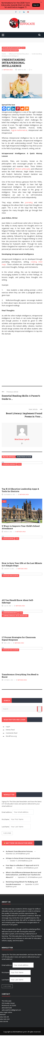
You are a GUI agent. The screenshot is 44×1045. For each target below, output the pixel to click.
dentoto (3, 1014)
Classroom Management (10, 612)
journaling (29, 202)
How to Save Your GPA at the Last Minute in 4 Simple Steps (22, 564)
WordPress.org (11, 736)
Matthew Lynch (8, 70)
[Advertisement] (22, 359)
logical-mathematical (19, 130)
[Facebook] (4, 109)
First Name (5, 819)
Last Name (5, 827)
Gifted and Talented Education (11, 48)
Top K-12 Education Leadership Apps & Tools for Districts (20, 490)
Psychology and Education (10, 50)
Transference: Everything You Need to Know (20, 675)
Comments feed (11, 733)
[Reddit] (22, 109)
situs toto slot (5, 1019)
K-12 (23, 48)
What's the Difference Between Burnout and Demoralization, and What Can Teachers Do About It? (23, 874)
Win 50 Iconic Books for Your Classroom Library (21, 39)
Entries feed (10, 730)
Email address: (7, 812)
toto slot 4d (4, 1021)
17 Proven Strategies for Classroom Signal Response (19, 638)
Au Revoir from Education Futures (19, 851)
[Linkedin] (13, 109)
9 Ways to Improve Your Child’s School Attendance (21, 527)
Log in (8, 727)
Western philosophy (22, 169)
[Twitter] (9, 109)
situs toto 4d (4, 1017)
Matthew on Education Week (19, 843)
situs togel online (6, 1012)
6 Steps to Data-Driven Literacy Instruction (23, 858)
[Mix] (27, 109)
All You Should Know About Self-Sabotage (18, 601)
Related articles (9, 457)
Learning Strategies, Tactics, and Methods (15, 615)
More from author (24, 457)
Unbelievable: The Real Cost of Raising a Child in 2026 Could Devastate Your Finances (22, 42)
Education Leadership (9, 464)
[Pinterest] (18, 109)
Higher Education (8, 538)
